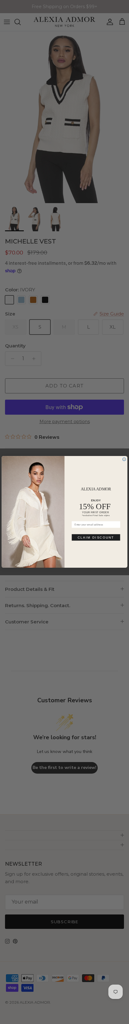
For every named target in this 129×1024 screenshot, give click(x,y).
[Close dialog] (124, 459)
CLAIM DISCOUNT (96, 537)
